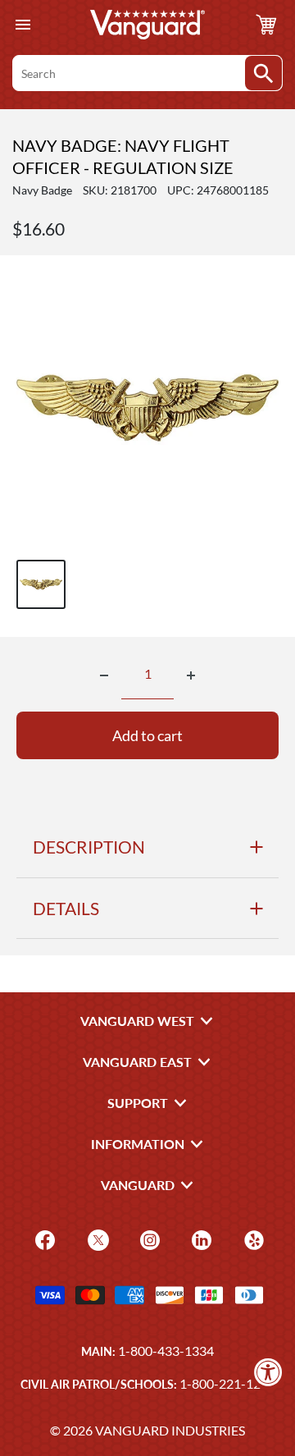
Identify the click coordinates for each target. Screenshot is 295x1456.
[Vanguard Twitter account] (96, 1238)
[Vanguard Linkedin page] (199, 1238)
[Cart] (266, 24)
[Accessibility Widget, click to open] (268, 1371)
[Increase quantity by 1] (191, 675)
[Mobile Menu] (22, 25)
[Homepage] (147, 24)
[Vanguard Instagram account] (148, 1238)
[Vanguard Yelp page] (252, 1238)
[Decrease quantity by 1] (104, 675)
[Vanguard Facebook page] (43, 1238)
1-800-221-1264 (227, 1383)
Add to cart (147, 735)
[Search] (263, 73)
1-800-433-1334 (166, 1350)
